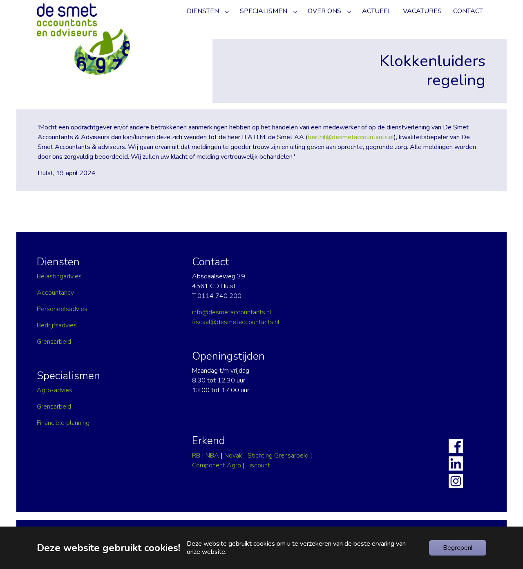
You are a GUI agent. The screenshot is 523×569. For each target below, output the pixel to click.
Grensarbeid (54, 341)
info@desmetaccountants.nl (231, 312)
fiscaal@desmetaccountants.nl (235, 322)
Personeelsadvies (62, 309)
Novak (233, 455)
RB (196, 455)
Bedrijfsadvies (57, 325)
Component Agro (216, 465)
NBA (212, 455)
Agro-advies (54, 390)
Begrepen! (457, 547)
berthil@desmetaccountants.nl (351, 137)
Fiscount (258, 465)
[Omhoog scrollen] (505, 514)
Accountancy (55, 292)
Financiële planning (63, 422)
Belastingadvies (59, 276)
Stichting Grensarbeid (278, 455)
